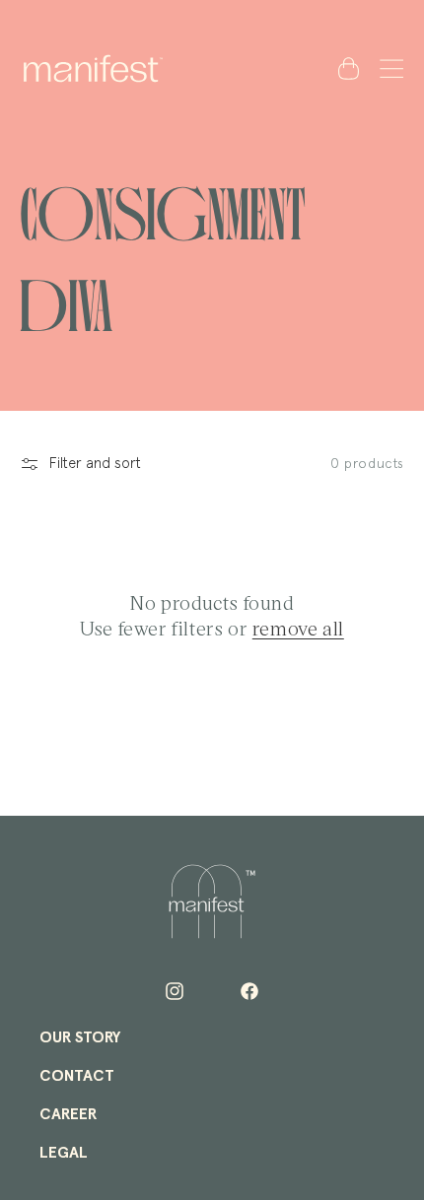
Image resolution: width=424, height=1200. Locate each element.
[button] (387, 68)
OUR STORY (79, 1037)
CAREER (68, 1114)
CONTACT (76, 1076)
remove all (298, 627)
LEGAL (63, 1153)
